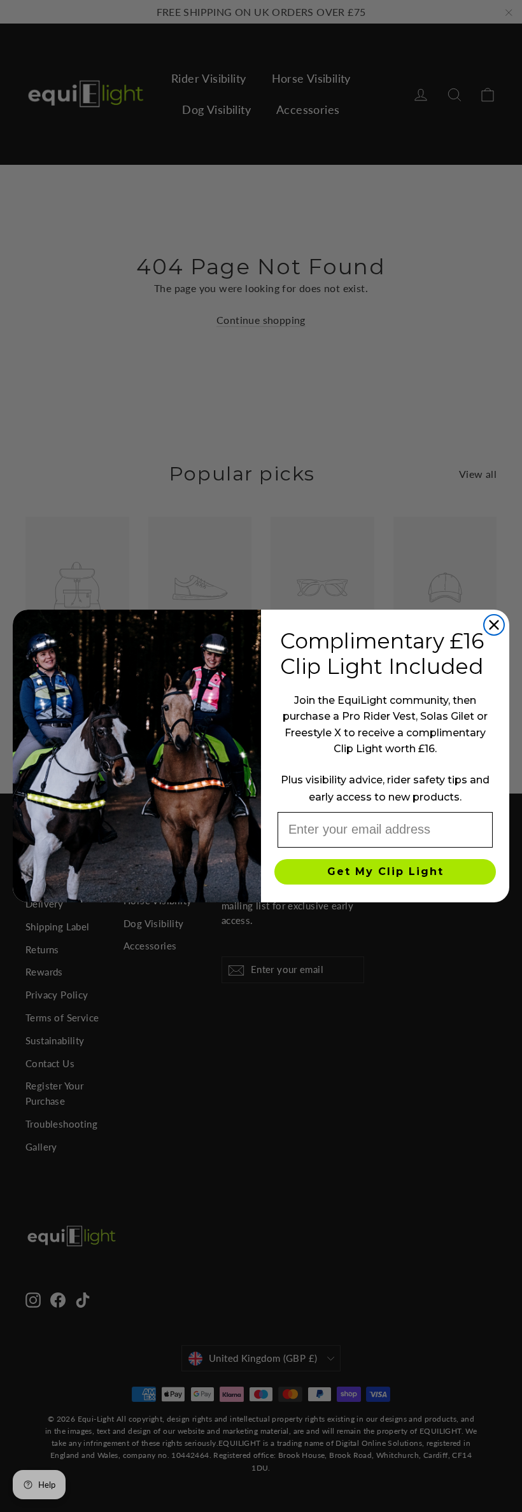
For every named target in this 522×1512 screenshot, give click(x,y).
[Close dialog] (494, 625)
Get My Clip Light (385, 871)
